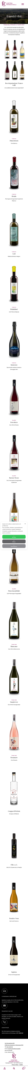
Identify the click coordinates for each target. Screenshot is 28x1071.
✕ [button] (25, 524)
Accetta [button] (14, 537)
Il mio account (4, 1068)
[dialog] (14, 535)
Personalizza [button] (14, 546)
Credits (21, 1064)
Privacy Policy (15, 1064)
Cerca (14, 1068)
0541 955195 (9, 1047)
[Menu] (23, 4)
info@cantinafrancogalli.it (14, 1048)
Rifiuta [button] (13, 541)
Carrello (22, 1067)
